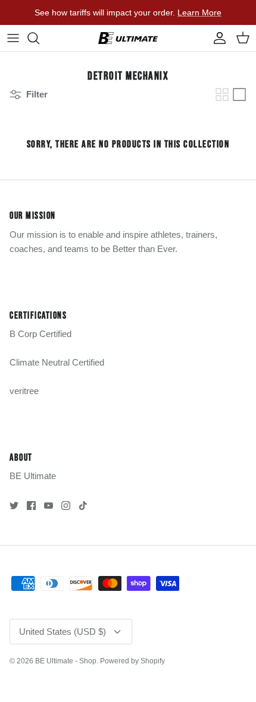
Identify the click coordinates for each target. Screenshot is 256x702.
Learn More (199, 12)
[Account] (217, 38)
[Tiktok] (83, 505)
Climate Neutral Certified (57, 362)
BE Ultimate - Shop (65, 661)
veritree (24, 391)
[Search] (39, 38)
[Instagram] (65, 505)
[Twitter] (14, 505)
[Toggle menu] (13, 38)
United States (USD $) (62, 632)
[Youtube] (48, 505)
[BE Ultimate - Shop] (128, 38)
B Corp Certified (40, 334)
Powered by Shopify (132, 661)
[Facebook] (31, 505)
